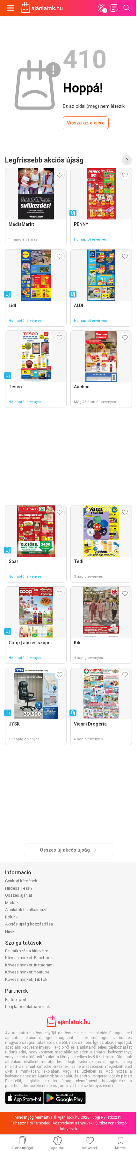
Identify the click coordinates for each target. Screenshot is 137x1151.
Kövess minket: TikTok (26, 979)
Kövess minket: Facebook (29, 957)
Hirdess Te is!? (18, 888)
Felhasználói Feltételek (30, 1123)
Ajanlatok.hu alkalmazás (27, 909)
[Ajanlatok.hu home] (42, 8)
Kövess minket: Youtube (27, 972)
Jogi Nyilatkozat (106, 1117)
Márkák (12, 902)
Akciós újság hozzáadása (29, 924)
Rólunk (11, 917)
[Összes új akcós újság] (127, 160)
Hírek (10, 931)
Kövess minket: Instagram (29, 965)
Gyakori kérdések (21, 880)
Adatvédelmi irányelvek (72, 1123)
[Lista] (114, 8)
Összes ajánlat (18, 895)
